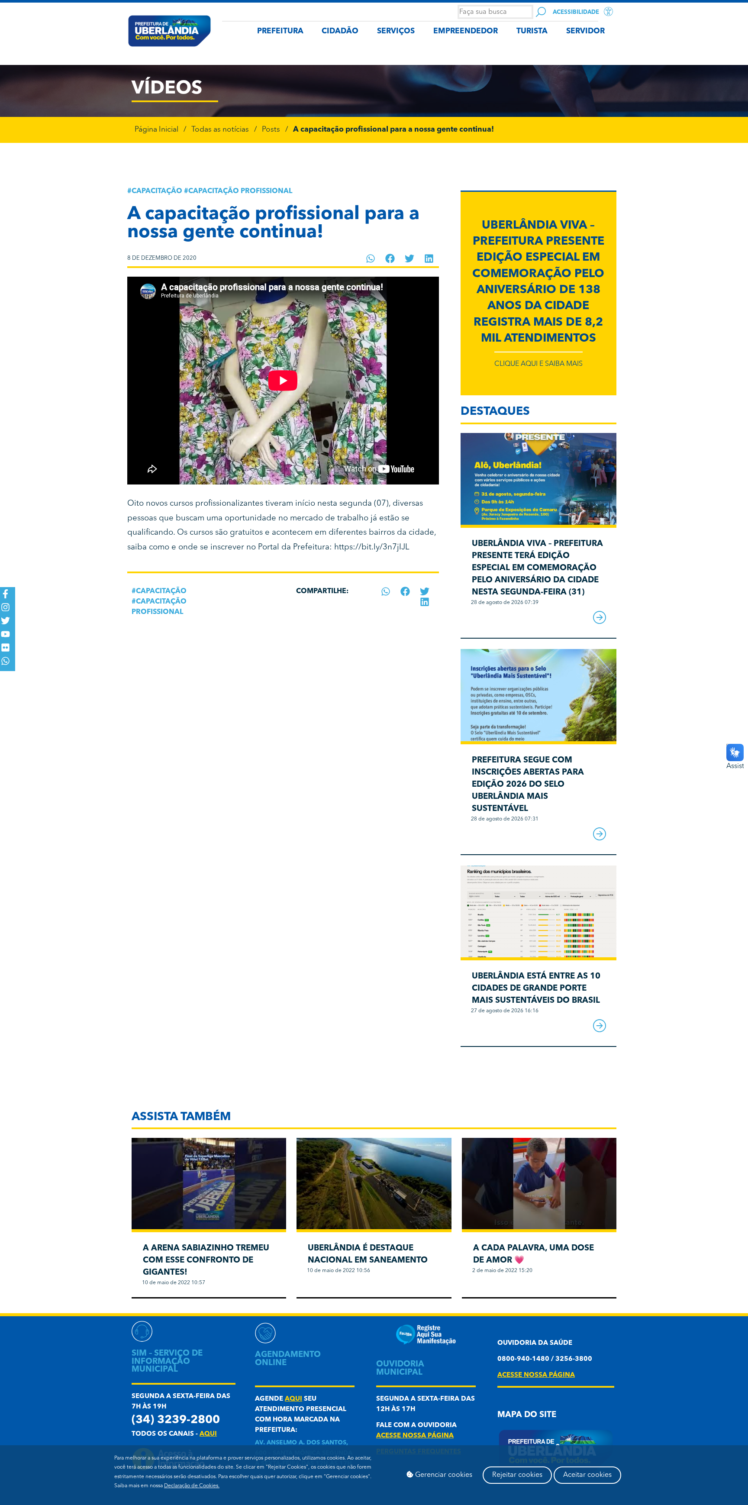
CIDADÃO (340, 31)
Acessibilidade (576, 12)
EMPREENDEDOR (465, 31)
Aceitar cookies (587, 1475)
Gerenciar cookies (442, 1475)
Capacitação (157, 191)
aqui (208, 1434)
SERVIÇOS (396, 31)
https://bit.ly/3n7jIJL (371, 547)
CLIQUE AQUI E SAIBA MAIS (538, 364)
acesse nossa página (415, 1436)
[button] (370, 258)
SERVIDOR (585, 31)
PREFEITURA (280, 31)
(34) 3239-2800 (176, 1420)
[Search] (541, 12)
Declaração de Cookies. (191, 1486)
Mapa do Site (526, 1415)
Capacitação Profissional (240, 191)
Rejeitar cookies (517, 1475)
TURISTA (532, 31)
